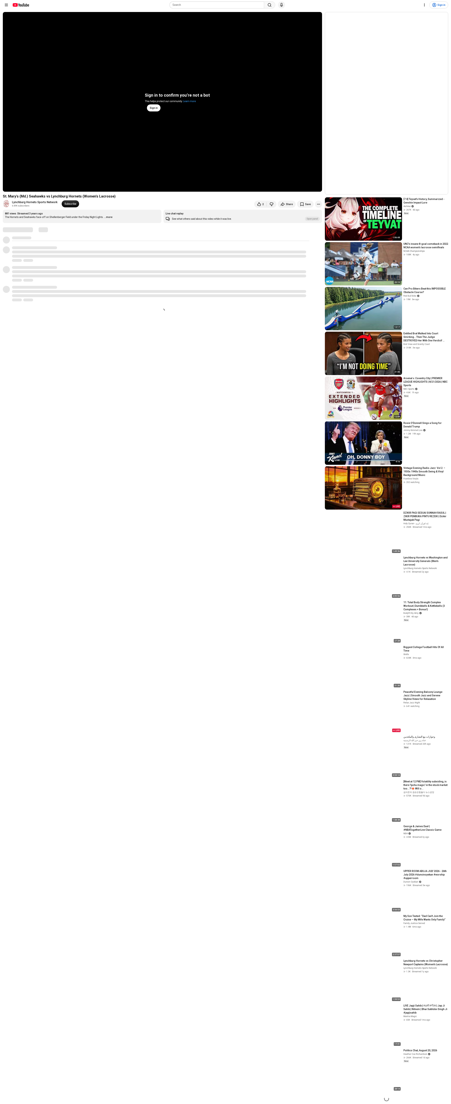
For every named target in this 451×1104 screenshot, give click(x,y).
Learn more (189, 101)
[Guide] (6, 5)
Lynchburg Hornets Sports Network (34, 202)
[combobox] (217, 5)
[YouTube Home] (21, 5)
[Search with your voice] (281, 4)
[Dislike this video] (271, 204)
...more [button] (108, 217)
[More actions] (318, 204)
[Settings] (424, 5)
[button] (242, 216)
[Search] (269, 4)
